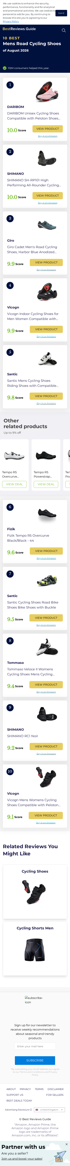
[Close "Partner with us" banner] (66, 1144)
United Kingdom (49, 1109)
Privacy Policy (11, 21)
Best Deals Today (19, 1100)
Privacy (25, 1089)
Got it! (61, 13)
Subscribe (35, 1060)
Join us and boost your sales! (21, 1158)
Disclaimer (56, 1089)
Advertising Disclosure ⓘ (18, 1109)
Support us (14, 1094)
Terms (39, 1089)
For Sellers (55, 1094)
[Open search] (64, 30)
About (11, 1089)
